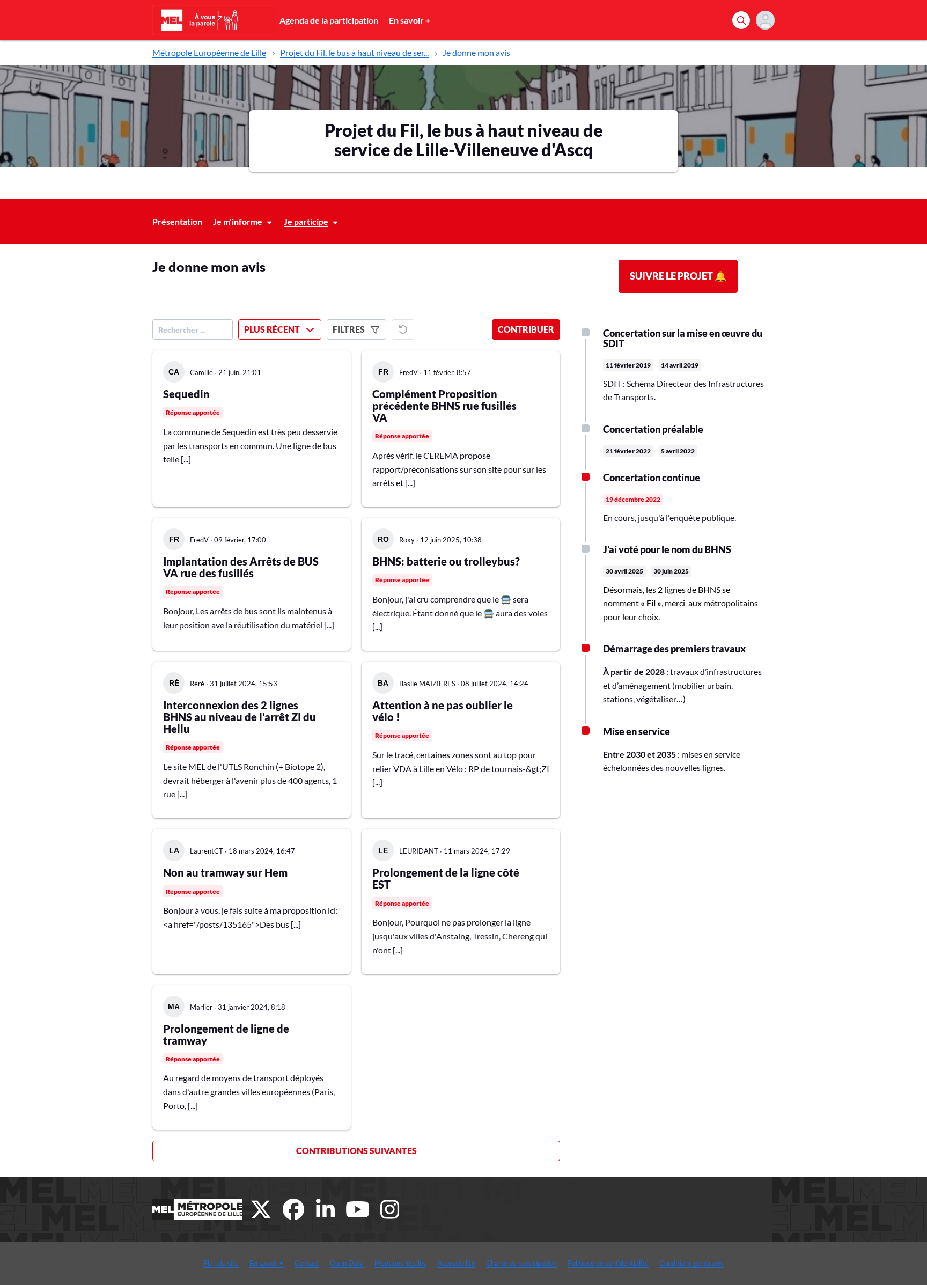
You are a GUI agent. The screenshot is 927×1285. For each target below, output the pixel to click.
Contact (307, 1263)
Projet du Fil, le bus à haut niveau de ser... (354, 52)
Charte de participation (521, 1263)
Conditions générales (691, 1263)
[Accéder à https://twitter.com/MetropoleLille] (261, 1209)
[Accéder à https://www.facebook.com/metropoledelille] (293, 1209)
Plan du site (221, 1263)
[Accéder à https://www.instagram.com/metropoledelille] (390, 1209)
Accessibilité (456, 1263)
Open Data (347, 1263)
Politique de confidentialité (608, 1263)
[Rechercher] (741, 20)
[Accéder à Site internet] (197, 1209)
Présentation (177, 221)
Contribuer (526, 329)
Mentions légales (400, 1263)
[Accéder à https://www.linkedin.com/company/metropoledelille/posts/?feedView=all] (325, 1209)
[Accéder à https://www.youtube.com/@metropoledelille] (357, 1209)
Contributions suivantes (356, 1151)
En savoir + (409, 20)
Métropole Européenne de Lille (209, 52)
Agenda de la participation (328, 20)
